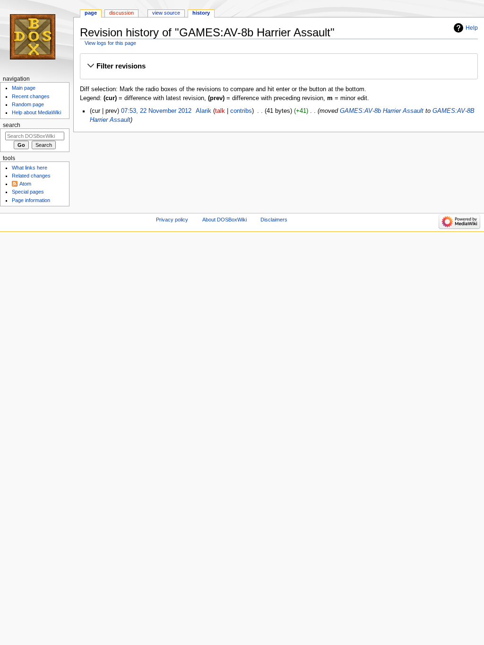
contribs (241, 111)
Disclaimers (273, 219)
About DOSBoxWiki (224, 219)
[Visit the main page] (36, 36)
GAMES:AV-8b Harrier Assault (382, 111)
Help (472, 28)
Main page (23, 88)
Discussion (121, 13)
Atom (25, 184)
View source (166, 13)
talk (220, 111)
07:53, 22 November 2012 (156, 111)
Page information (31, 200)
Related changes (31, 175)
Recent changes (31, 96)
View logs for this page (110, 43)
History (201, 13)
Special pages (28, 192)
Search (11, 125)
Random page (28, 104)
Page (91, 13)
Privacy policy (172, 219)
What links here (29, 167)
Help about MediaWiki (36, 112)
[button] (278, 66)
